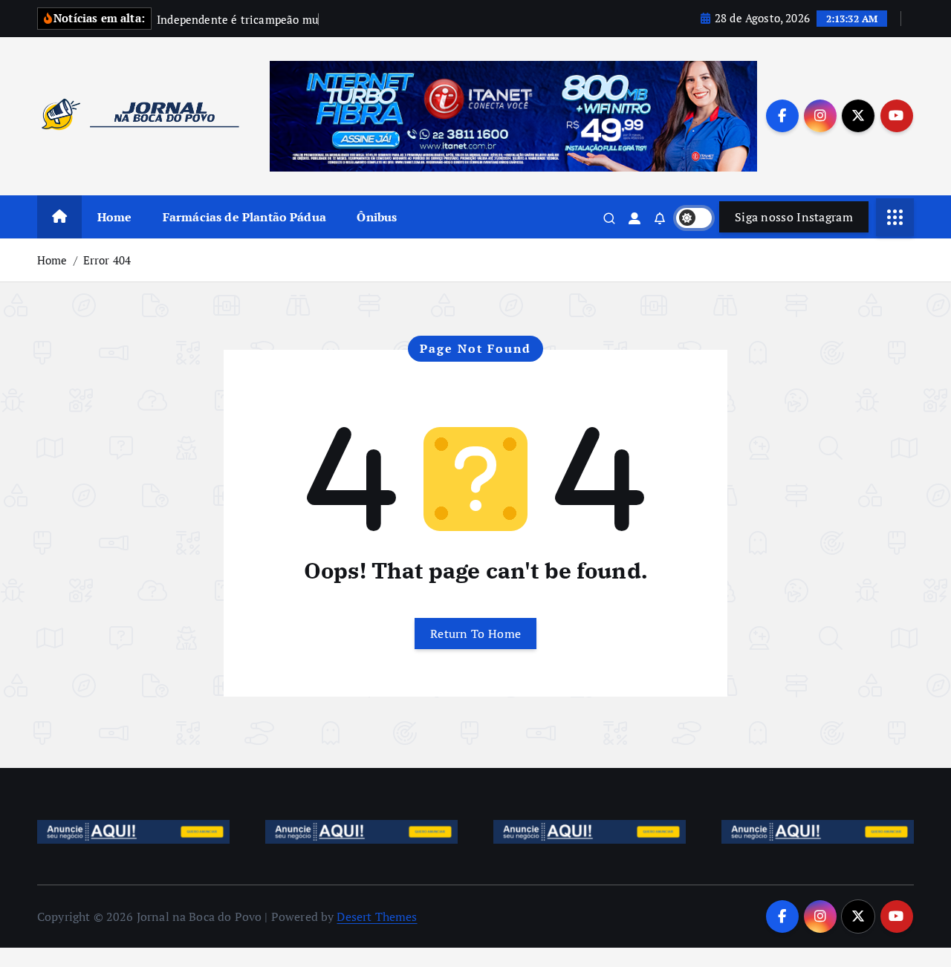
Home (114, 217)
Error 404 (107, 260)
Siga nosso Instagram (794, 217)
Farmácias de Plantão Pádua (244, 217)
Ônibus (377, 217)
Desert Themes (377, 916)
